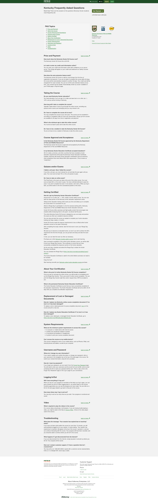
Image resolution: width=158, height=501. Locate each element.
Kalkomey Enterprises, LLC (85, 489)
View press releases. (79, 487)
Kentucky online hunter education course (70, 262)
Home (81, 477)
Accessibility (83, 497)
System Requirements (54, 41)
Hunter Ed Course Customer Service (87, 474)
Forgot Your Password (79, 365)
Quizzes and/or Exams (54, 34)
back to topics (85, 56)
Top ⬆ (60, 477)
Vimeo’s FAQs (69, 410)
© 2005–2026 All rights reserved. (75, 497)
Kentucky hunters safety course (64, 239)
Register (106, 1)
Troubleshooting (52, 48)
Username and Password (54, 43)
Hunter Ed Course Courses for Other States (101, 43)
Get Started (98, 11)
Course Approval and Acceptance (57, 32)
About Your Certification (54, 38)
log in (83, 306)
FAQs (101, 1)
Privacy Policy (88, 497)
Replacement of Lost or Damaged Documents (60, 39)
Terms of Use (94, 497)
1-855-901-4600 (83, 469)
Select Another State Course (72, 477)
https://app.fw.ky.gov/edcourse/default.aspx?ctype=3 (66, 252)
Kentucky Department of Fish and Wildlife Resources (101, 34)
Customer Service (95, 477)
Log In (112, 1)
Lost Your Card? (94, 1)
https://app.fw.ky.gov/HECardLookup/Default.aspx (57, 318)
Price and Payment (53, 29)
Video (49, 47)
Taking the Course (52, 31)
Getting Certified (52, 36)
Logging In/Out (52, 45)
